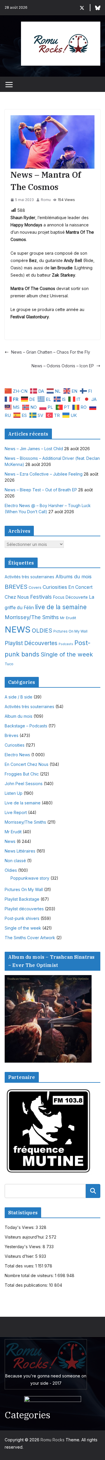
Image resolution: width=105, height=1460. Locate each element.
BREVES (16, 586)
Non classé (15, 860)
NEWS (18, 629)
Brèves (11, 735)
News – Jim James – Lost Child (34, 448)
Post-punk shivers (22, 918)
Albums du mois (73, 576)
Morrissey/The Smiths (32, 617)
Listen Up (13, 793)
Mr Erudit (68, 617)
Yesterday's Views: (24, 1246)
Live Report (16, 812)
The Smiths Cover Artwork (30, 937)
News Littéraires (20, 850)
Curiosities (55, 587)
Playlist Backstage (22, 899)
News (10, 841)
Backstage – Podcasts (26, 725)
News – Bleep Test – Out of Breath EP (41, 489)
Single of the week (67, 654)
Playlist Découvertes (31, 643)
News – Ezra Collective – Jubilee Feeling (44, 473)
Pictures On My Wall (70, 631)
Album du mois (18, 716)
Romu (46, 200)
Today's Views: (20, 1227)
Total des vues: (20, 1265)
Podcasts (66, 644)
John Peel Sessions (24, 783)
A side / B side (18, 696)
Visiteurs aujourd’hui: (25, 1236)
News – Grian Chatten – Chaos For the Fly (50, 352)
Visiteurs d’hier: (20, 1256)
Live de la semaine (23, 802)
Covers (35, 587)
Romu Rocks (52, 1439)
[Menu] (9, 84)
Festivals (41, 596)
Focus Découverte (70, 597)
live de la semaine (61, 607)
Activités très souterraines (29, 576)
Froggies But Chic (22, 773)
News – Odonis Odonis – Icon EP (63, 365)
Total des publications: (27, 1285)
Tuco (9, 664)
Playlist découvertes (24, 908)
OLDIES (42, 630)
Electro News (17, 754)
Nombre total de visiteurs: (30, 1275)
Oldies (11, 870)
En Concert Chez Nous (26, 764)
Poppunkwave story (29, 878)
